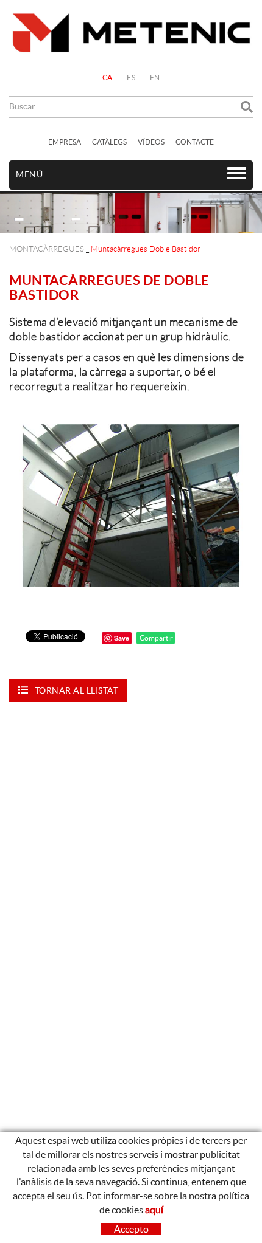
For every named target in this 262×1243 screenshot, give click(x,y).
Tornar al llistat (77, 690)
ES (131, 77)
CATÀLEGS (109, 142)
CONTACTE (194, 142)
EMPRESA (64, 142)
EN (155, 77)
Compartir (155, 638)
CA (107, 77)
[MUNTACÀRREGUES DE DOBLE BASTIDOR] (131, 505)
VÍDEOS (151, 142)
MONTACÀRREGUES (46, 248)
